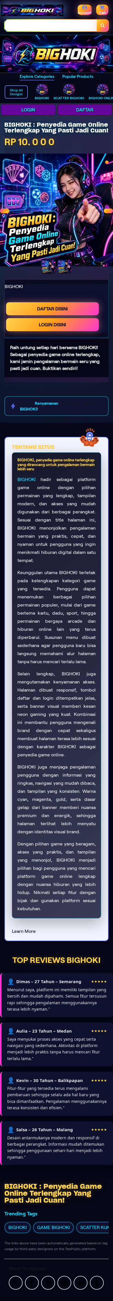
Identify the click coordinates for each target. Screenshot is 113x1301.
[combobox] (51, 25)
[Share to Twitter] (16, 1282)
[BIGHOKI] (56, 54)
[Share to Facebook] (32, 1282)
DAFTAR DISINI (52, 308)
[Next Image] (108, 211)
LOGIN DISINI (52, 324)
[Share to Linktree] (48, 1282)
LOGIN (28, 109)
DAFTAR (84, 109)
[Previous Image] (4, 211)
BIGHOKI (26, 479)
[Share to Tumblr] (97, 1282)
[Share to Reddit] (81, 1282)
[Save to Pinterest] (64, 1282)
